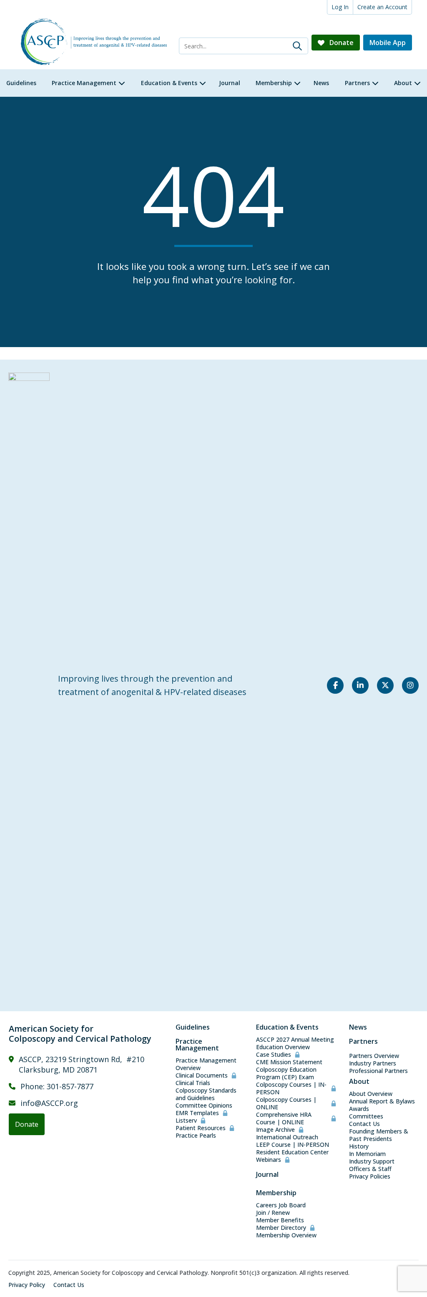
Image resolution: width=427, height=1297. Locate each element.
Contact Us (364, 1124)
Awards (359, 1109)
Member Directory (281, 1228)
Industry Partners (372, 1063)
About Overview (370, 1094)
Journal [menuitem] (229, 83)
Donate (341, 42)
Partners (363, 1041)
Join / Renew (273, 1212)
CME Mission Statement (289, 1062)
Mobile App (387, 42)
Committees (366, 1116)
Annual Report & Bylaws (382, 1101)
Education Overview (283, 1047)
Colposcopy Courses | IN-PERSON (291, 1088)
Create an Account (382, 7)
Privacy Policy (26, 1285)
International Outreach (287, 1137)
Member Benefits (280, 1220)
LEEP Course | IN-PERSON (292, 1144)
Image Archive (275, 1129)
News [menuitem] (321, 83)
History (359, 1146)
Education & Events (287, 1027)
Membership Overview (286, 1235)
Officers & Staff (370, 1169)
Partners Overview (374, 1056)
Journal (267, 1174)
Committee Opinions (204, 1105)
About (359, 1081)
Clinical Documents (202, 1075)
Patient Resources (201, 1128)
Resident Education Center (292, 1152)
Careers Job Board (281, 1205)
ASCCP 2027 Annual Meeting (295, 1039)
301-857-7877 (70, 1086)
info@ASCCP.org (49, 1103)
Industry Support (371, 1161)
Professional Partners (378, 1071)
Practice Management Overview (206, 1064)
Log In (340, 7)
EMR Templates (197, 1113)
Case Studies (273, 1054)
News (358, 1027)
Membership (276, 1192)
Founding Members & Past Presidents (378, 1135)
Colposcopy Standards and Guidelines (206, 1094)
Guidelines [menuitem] (21, 83)
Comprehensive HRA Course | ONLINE (283, 1118)
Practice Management (197, 1045)
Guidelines (193, 1027)
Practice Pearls (196, 1135)
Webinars (268, 1160)
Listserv (186, 1120)
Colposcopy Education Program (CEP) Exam (286, 1073)
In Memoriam (367, 1154)
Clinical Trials (193, 1083)
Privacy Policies (369, 1176)
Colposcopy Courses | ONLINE (286, 1103)
